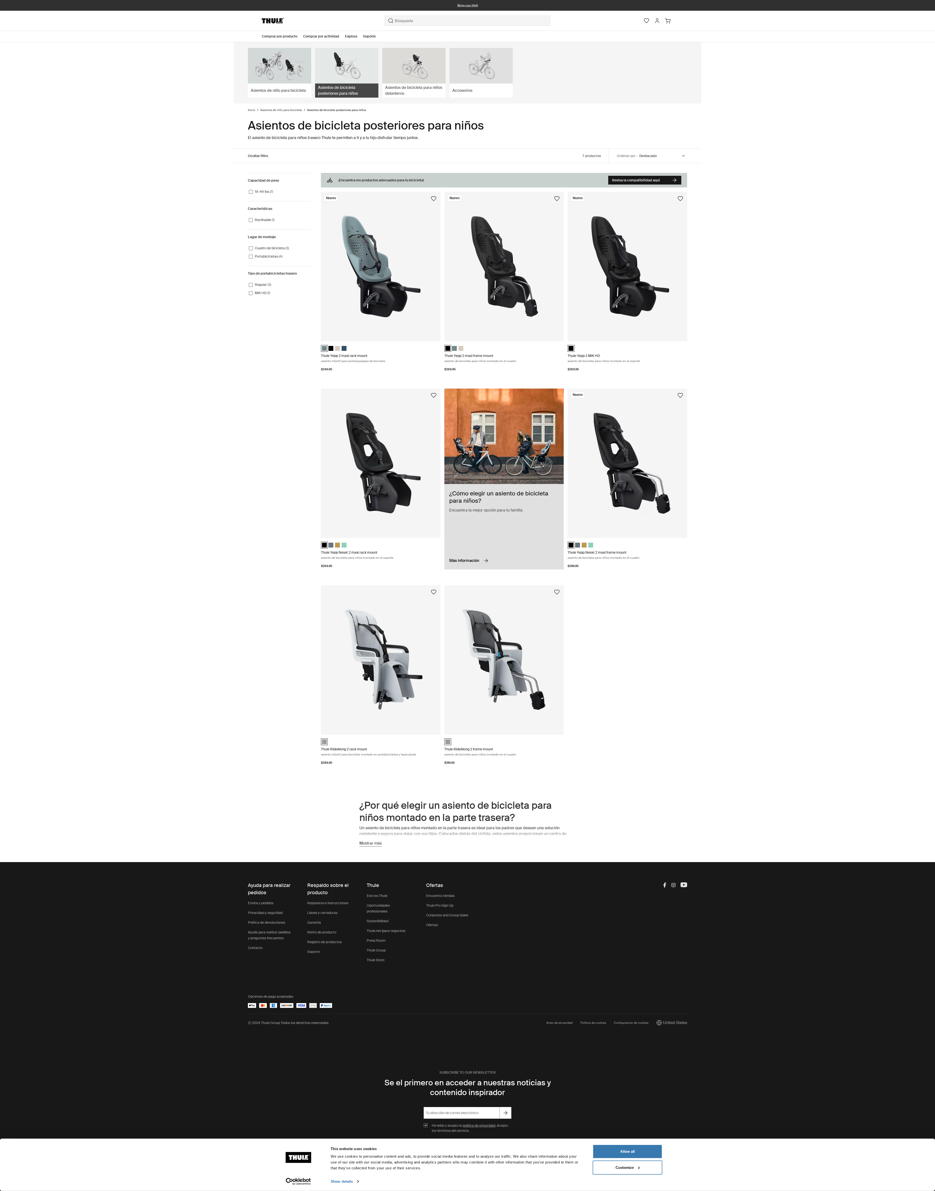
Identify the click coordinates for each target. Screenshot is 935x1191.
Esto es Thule (377, 895)
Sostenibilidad (377, 921)
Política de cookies (593, 1023)
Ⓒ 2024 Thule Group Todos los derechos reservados (288, 1023)
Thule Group (376, 950)
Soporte (313, 951)
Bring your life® (467, 5)
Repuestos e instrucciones (327, 903)
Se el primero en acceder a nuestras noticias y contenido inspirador (467, 1087)
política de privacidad (479, 1125)
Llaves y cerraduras (322, 913)
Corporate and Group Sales (447, 915)
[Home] (323, 21)
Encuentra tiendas (440, 895)
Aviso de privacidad (559, 1023)
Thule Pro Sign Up (439, 905)
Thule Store (375, 960)
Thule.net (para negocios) (386, 931)
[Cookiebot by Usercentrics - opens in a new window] (298, 1181)
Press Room (376, 940)
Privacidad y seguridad (265, 913)
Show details (342, 1181)
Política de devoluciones (266, 922)
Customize (625, 1167)
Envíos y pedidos (260, 903)
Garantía (314, 922)
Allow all (627, 1151)
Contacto (255, 948)
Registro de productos (324, 942)
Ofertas (432, 925)
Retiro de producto (321, 932)
